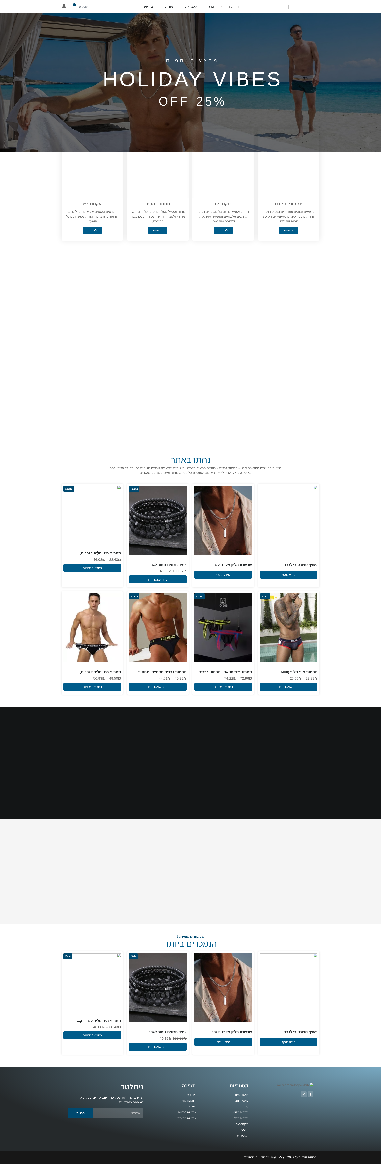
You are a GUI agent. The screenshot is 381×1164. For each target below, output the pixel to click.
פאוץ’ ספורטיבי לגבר (301, 565)
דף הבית (233, 6)
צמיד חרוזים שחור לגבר (168, 565)
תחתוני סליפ (98, 547)
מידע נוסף (289, 574)
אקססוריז (312, 558)
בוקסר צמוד (114, 547)
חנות (212, 6)
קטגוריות (191, 6)
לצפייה (288, 230)
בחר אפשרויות (157, 579)
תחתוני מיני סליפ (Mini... (298, 672)
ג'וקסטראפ (245, 666)
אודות (169, 6)
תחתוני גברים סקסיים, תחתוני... (161, 672)
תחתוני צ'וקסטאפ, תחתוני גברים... (224, 672)
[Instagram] (304, 1094)
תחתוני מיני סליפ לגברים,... (99, 553)
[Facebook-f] (310, 1094)
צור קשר (147, 6)
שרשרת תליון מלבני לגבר (232, 565)
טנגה (184, 666)
